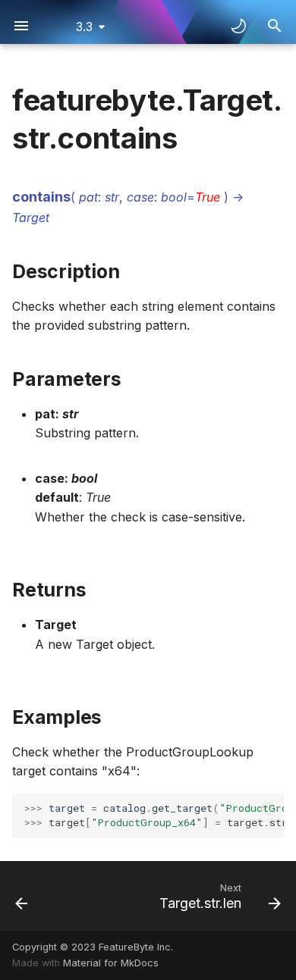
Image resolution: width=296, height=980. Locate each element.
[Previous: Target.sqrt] (21, 896)
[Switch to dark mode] (238, 26)
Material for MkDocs (111, 963)
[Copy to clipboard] (269, 809)
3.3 (84, 26)
